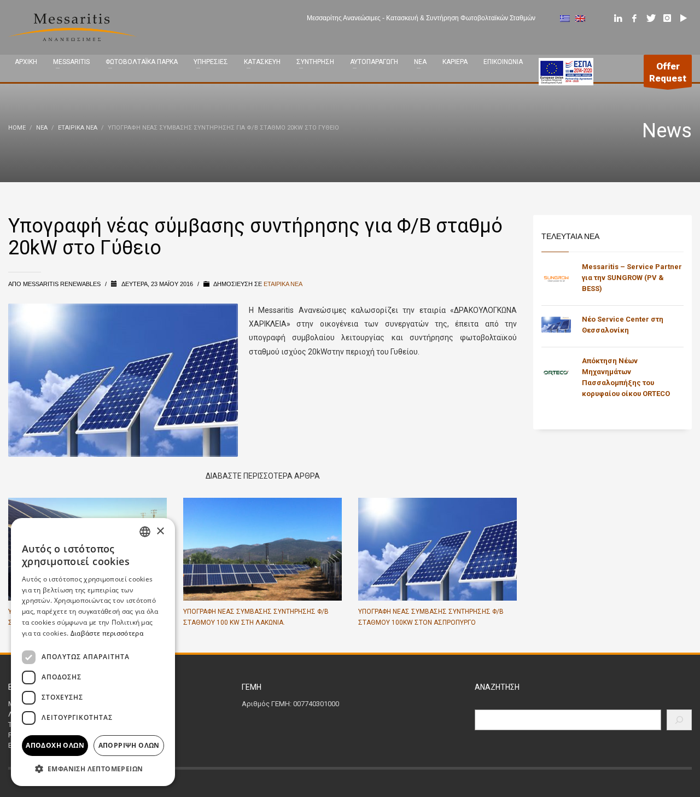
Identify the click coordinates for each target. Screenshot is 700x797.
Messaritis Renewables (62, 284)
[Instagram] (667, 18)
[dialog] (93, 652)
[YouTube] (683, 18)
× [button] (160, 531)
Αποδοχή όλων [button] (55, 745)
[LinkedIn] (618, 18)
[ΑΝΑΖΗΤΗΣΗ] (679, 719)
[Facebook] (634, 18)
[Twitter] (651, 18)
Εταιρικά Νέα (283, 284)
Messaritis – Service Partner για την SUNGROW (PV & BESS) (632, 278)
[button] (93, 769)
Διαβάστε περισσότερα (107, 633)
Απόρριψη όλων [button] (129, 745)
